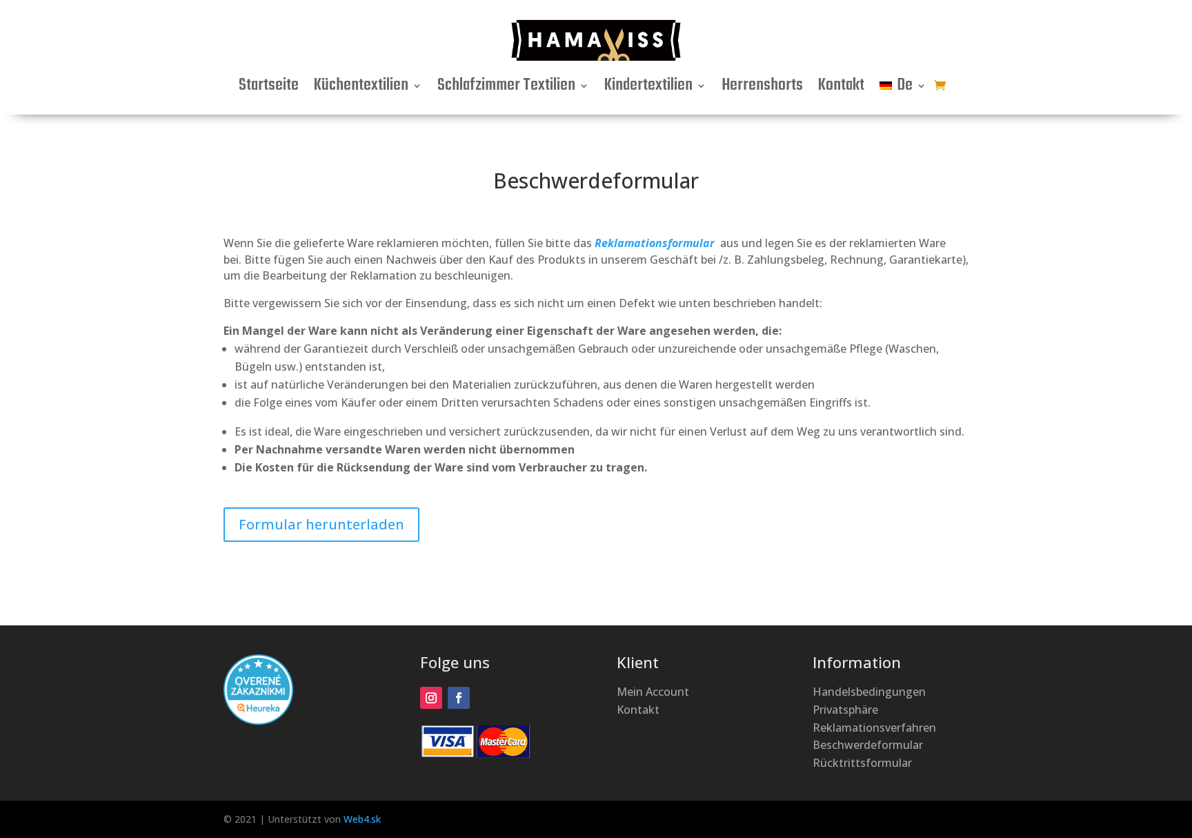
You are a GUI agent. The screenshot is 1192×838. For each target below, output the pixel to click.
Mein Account (653, 691)
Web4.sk (362, 819)
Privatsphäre (845, 709)
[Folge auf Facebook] (459, 698)
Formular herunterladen (321, 524)
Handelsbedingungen (869, 691)
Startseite (269, 88)
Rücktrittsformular (862, 762)
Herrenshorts (762, 88)
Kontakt (841, 88)
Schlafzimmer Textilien (506, 88)
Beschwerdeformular (868, 744)
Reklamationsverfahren (874, 727)
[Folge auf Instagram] (431, 698)
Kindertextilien (648, 88)
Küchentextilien (361, 88)
